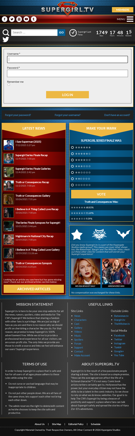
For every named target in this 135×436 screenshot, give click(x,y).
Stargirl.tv (119, 319)
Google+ (119, 351)
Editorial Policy (75, 424)
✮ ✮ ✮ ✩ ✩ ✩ (83, 166)
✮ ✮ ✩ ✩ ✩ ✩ (83, 172)
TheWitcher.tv (122, 323)
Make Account (82, 355)
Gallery (78, 327)
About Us (40, 424)
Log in (67, 95)
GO (61, 32)
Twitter (118, 339)
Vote (101, 194)
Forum (77, 343)
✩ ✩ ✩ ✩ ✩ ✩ (83, 185)
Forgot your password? (18, 114)
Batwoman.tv (121, 315)
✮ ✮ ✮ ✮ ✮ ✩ (83, 153)
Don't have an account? (117, 114)
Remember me (15, 81)
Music (77, 335)
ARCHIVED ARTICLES (33, 289)
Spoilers (78, 339)
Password (13, 67)
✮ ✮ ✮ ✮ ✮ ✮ (83, 147)
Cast (76, 323)
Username (13, 53)
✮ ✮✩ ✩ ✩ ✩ (82, 178)
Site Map (56, 424)
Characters (80, 319)
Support (78, 347)
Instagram (119, 343)
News (77, 315)
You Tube (119, 355)
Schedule (95, 424)
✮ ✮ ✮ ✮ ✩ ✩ (83, 160)
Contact (78, 351)
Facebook (119, 335)
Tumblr (118, 347)
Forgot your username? (68, 114)
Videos (78, 331)
